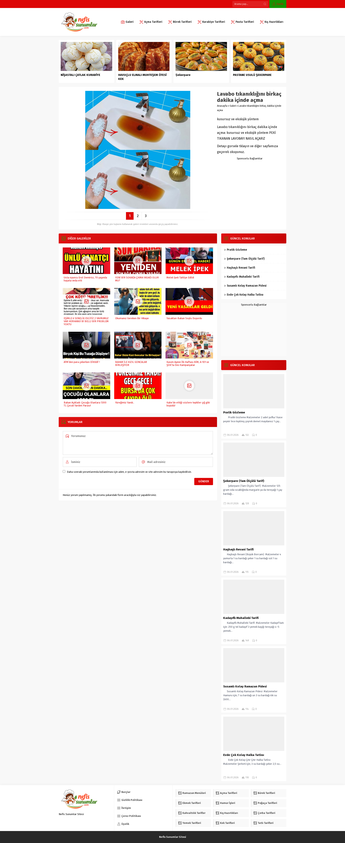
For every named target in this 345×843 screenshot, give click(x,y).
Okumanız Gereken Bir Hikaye (132, 318)
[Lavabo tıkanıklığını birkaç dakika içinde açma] (137, 207)
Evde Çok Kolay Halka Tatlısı (245, 294)
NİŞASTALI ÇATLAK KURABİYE (81, 75)
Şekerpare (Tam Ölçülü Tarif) (246, 258)
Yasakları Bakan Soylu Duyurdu (184, 318)
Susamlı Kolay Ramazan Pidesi (247, 285)
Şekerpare (182, 75)
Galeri (233, 105)
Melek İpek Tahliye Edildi (180, 277)
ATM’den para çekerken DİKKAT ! (82, 361)
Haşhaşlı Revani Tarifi (241, 267)
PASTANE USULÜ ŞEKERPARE (252, 75)
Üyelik (280, 3)
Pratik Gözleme (237, 249)
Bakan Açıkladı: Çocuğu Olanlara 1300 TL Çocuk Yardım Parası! (85, 404)
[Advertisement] (249, 185)
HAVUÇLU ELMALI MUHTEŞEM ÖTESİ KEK (142, 77)
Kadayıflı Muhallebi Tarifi (243, 276)
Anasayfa (222, 105)
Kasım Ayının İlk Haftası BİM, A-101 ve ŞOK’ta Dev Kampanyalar (188, 363)
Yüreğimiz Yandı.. (124, 402)
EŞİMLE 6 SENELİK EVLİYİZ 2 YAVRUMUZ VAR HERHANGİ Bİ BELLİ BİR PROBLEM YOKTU (86, 321)
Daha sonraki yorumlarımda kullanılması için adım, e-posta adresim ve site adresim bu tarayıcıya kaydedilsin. (129, 471)
